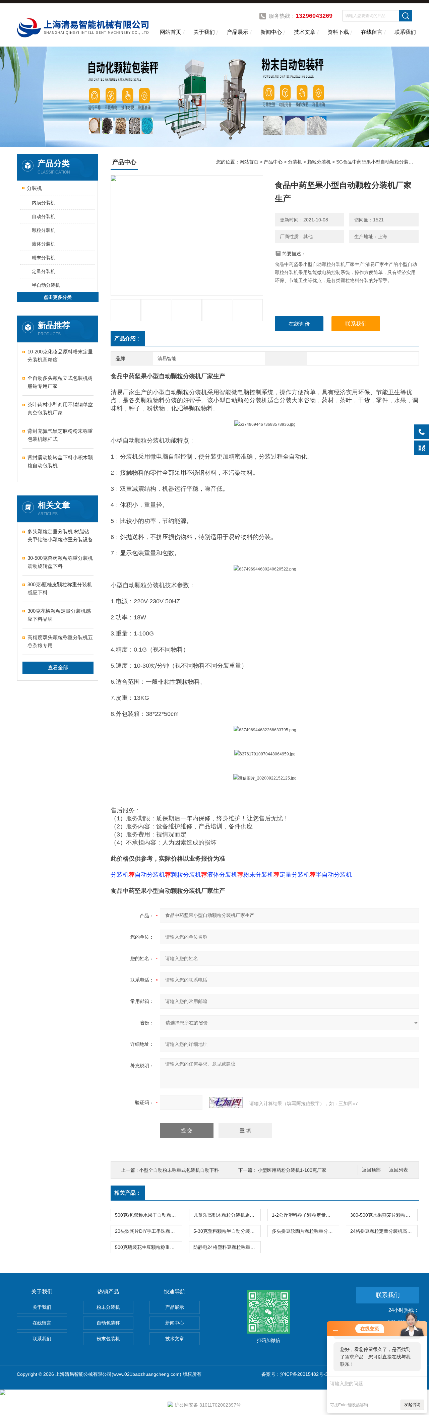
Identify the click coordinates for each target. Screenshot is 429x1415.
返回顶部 (371, 1169)
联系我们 (405, 32)
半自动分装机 (46, 285)
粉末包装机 (108, 1338)
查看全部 (58, 667)
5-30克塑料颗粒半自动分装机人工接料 (226, 1231)
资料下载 (338, 32)
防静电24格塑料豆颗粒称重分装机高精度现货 (226, 1247)
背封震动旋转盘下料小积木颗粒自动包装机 (60, 461)
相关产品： (127, 1193)
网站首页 (170, 32)
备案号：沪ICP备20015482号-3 (294, 1374)
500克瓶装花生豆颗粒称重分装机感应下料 (148, 1247)
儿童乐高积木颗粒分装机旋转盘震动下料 (226, 1215)
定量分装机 (43, 271)
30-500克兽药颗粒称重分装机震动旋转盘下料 (60, 562)
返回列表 (398, 1169)
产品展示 (237, 32)
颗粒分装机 (43, 230)
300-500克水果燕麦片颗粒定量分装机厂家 (383, 1215)
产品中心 (273, 161)
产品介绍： (127, 338)
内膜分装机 (43, 202)
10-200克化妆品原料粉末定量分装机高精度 (60, 355)
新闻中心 (271, 32)
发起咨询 (412, 1404)
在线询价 (299, 324)
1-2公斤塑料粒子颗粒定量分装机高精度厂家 (305, 1215)
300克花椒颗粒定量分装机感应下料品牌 (59, 615)
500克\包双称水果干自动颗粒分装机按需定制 (148, 1215)
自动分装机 (43, 216)
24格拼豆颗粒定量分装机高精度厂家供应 (383, 1231)
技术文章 (304, 32)
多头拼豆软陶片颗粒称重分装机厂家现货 (305, 1231)
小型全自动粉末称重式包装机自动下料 (179, 1170)
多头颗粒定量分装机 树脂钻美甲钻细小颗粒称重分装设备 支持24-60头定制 (60, 536)
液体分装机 (43, 244)
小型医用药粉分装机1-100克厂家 (292, 1170)
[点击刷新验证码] (226, 1102)
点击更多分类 (58, 297)
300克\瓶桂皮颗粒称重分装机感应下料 (59, 588)
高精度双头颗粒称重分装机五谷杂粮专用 (60, 641)
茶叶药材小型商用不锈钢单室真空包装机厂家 (60, 408)
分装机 (34, 188)
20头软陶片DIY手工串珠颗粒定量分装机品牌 (148, 1231)
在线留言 (371, 32)
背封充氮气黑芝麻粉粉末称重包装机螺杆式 (60, 435)
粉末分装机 (43, 257)
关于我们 (204, 32)
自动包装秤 (108, 1323)
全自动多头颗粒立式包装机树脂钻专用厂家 (60, 382)
